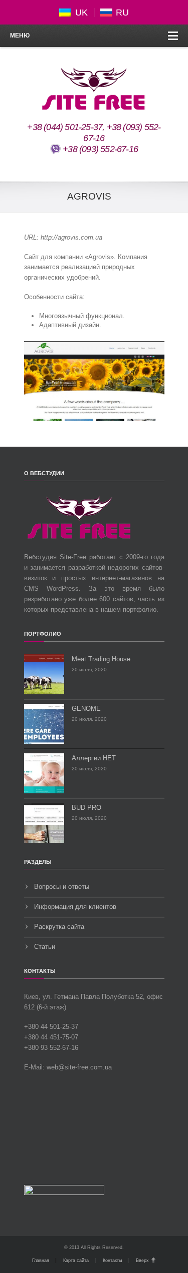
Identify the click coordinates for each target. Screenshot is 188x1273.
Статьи (44, 946)
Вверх (142, 1260)
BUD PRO (86, 807)
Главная (40, 1260)
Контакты (112, 1260)
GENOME (86, 708)
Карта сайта (76, 1260)
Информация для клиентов (75, 906)
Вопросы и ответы (61, 886)
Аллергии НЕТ (94, 758)
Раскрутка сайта (59, 926)
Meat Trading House (101, 659)
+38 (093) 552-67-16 (99, 149)
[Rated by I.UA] (64, 1192)
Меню (20, 35)
